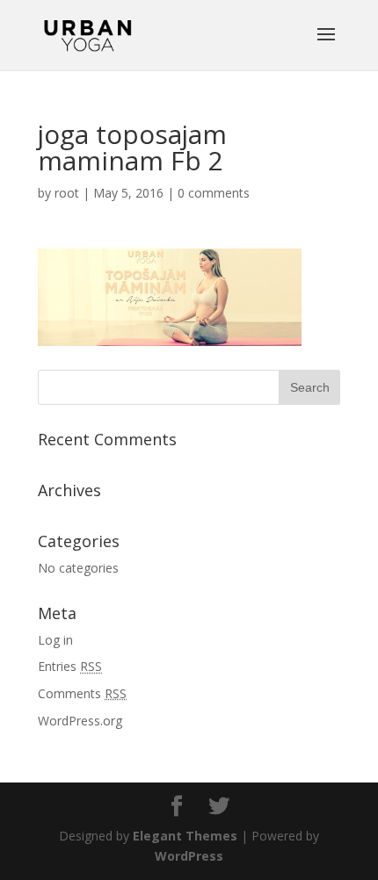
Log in (55, 639)
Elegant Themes (185, 835)
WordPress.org (80, 720)
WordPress (189, 856)
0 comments (214, 192)
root (67, 192)
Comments (82, 693)
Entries (70, 666)
